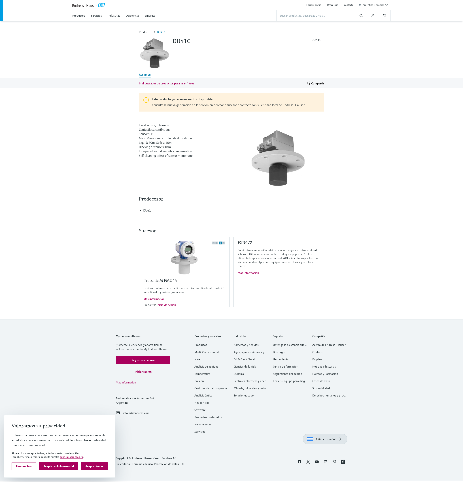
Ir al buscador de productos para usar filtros (166, 83)
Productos (145, 32)
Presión (199, 381)
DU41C (161, 32)
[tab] (145, 74)
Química (239, 374)
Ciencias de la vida (245, 366)
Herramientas (313, 5)
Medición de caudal (206, 352)
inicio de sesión (166, 305)
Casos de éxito (321, 381)
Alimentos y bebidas (246, 345)
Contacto (348, 5)
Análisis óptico (203, 395)
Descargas (332, 5)
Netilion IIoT (201, 402)
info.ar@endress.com (136, 413)
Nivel (197, 359)
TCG (182, 464)
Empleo (317, 359)
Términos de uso (142, 464)
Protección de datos (166, 464)
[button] (143, 360)
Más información (154, 299)
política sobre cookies (71, 456)
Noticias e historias (324, 366)
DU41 (147, 210)
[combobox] (375, 5)
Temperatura (202, 374)
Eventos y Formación (325, 374)
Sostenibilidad (321, 388)
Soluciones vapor (244, 395)
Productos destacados (208, 417)
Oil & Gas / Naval (244, 359)
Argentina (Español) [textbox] (373, 5)
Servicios (199, 431)
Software (200, 410)
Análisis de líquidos (206, 366)
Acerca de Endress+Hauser (329, 345)
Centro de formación (285, 366)
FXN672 (245, 242)
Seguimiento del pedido (287, 374)
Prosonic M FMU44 (160, 280)
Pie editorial (123, 464)
